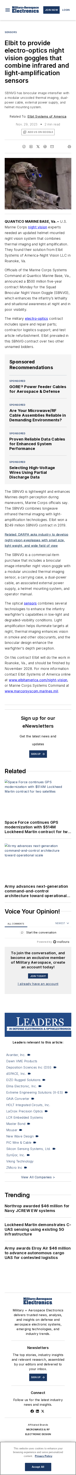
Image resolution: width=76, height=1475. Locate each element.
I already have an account (38, 984)
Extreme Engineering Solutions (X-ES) (34, 1092)
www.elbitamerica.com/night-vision (38, 680)
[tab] (16, 923)
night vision (37, 227)
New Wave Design (20, 1136)
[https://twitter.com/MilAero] (43, 1411)
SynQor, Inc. (15, 1155)
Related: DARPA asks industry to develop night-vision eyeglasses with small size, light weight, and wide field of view (36, 540)
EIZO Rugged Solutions (23, 1080)
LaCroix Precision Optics (24, 1111)
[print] (69, 147)
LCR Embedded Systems (24, 1117)
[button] (8, 10)
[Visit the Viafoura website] (61, 941)
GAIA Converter (17, 1099)
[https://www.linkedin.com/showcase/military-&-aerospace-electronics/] (37, 1411)
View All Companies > (38, 1177)
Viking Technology (20, 1161)
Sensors (11, 32)
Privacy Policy (43, 1456)
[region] (38, 933)
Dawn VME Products (21, 1061)
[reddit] (45, 147)
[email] (52, 147)
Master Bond (15, 1124)
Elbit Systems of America (46, 116)
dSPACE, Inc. (16, 1074)
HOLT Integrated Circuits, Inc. (28, 1105)
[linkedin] (31, 147)
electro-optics (36, 318)
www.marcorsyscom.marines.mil (31, 691)
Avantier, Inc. (16, 1055)
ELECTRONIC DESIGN (38, 1434)
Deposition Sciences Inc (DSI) (29, 1067)
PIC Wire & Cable (18, 1142)
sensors (30, 603)
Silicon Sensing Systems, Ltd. (28, 1149)
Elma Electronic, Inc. (21, 1086)
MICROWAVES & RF (38, 1429)
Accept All (38, 1466)
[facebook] (24, 147)
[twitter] (38, 147)
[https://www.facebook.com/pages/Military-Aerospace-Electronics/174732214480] (32, 1411)
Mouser (11, 1130)
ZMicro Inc (14, 1168)
